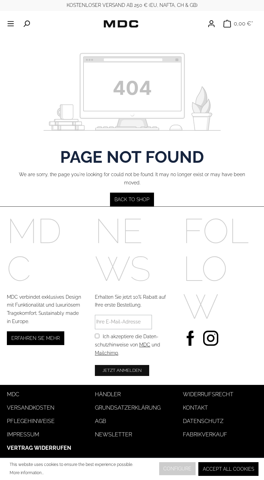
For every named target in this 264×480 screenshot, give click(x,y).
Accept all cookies (228, 469)
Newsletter (113, 434)
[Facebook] (190, 337)
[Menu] (13, 23)
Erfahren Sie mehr (35, 338)
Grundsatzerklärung (128, 407)
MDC (144, 344)
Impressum (23, 434)
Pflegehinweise (31, 421)
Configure (177, 468)
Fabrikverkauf (205, 434)
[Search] (26, 23)
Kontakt (195, 407)
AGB (100, 421)
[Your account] (213, 23)
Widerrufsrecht (208, 394)
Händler (108, 394)
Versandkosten (30, 407)
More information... (27, 472)
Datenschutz (203, 421)
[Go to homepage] (121, 24)
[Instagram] (210, 337)
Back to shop (132, 199)
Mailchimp (106, 353)
